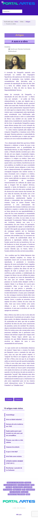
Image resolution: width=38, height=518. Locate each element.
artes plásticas (18, 487)
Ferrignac (28, 482)
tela (17, 105)
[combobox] (12, 11)
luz (12, 372)
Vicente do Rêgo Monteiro (16, 494)
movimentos (28, 200)
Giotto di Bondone (24, 485)
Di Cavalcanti (7, 489)
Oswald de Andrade (10, 485)
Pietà (32, 485)
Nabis (28, 494)
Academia (24, 492)
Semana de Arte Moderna (15, 482)
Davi (23, 489)
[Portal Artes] (19, 3)
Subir (20, 514)
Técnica (18, 90)
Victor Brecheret (15, 492)
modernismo (30, 489)
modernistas (28, 487)
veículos (25, 328)
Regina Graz (17, 489)
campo (29, 257)
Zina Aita (9, 487)
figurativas (8, 77)
